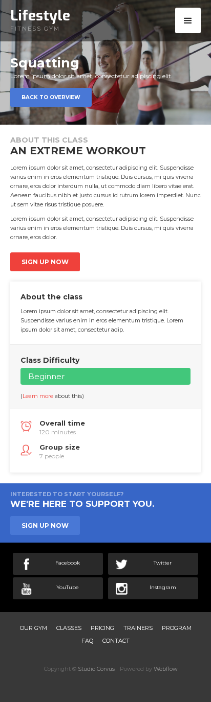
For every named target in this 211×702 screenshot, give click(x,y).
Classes (68, 627)
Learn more (38, 396)
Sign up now (45, 262)
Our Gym (33, 627)
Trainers (138, 627)
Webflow (166, 668)
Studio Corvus (96, 668)
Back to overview (51, 97)
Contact (116, 640)
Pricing (102, 627)
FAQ (87, 640)
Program (177, 627)
